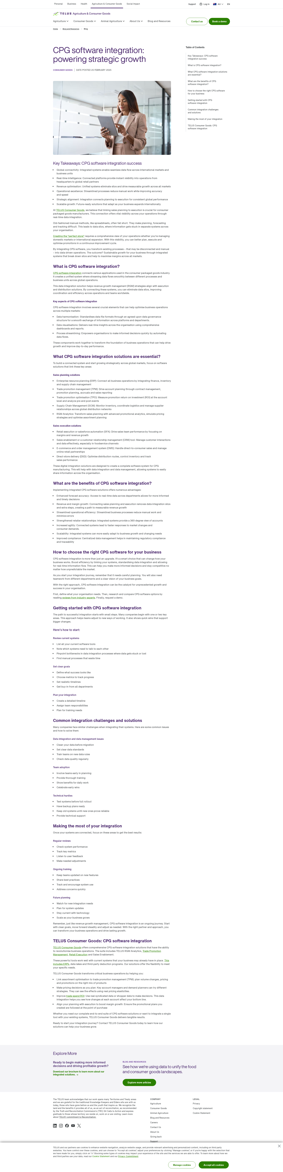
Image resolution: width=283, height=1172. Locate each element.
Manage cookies (182, 1165)
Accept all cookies (214, 1165)
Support (192, 4)
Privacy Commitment (128, 1156)
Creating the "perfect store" (68, 236)
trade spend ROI (75, 996)
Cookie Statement (101, 1156)
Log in (206, 4)
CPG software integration (67, 273)
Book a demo (219, 21)
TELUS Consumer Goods (70, 210)
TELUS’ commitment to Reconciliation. (77, 1117)
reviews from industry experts (78, 597)
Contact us (197, 21)
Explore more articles (139, 1082)
